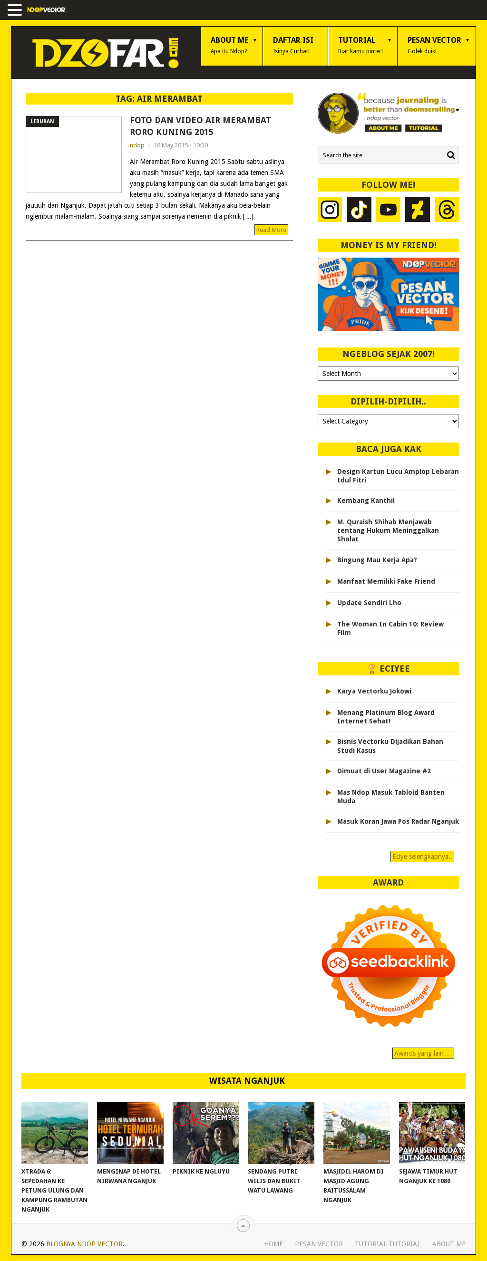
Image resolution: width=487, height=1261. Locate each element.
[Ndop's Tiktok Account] (359, 210)
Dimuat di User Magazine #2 (384, 771)
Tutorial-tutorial (387, 1244)
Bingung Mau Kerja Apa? (377, 560)
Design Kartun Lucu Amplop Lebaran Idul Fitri (398, 476)
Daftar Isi (293, 45)
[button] (16, 10)
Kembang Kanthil (366, 500)
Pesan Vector (434, 45)
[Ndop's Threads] (447, 210)
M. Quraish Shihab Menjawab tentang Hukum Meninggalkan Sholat (388, 530)
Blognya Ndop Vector (84, 1244)
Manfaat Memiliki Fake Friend (386, 581)
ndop (137, 145)
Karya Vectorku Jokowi (374, 691)
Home (273, 1244)
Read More (271, 229)
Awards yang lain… (423, 1053)
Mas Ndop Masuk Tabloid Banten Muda (391, 797)
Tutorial (360, 45)
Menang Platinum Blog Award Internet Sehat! (386, 717)
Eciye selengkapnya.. (422, 856)
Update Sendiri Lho (369, 602)
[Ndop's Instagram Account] (330, 210)
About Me (229, 45)
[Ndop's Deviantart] (417, 210)
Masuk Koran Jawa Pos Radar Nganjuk (398, 821)
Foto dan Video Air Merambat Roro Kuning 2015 (200, 126)
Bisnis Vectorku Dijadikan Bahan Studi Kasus (390, 746)
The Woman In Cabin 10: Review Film (390, 628)
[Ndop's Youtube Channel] (388, 210)
